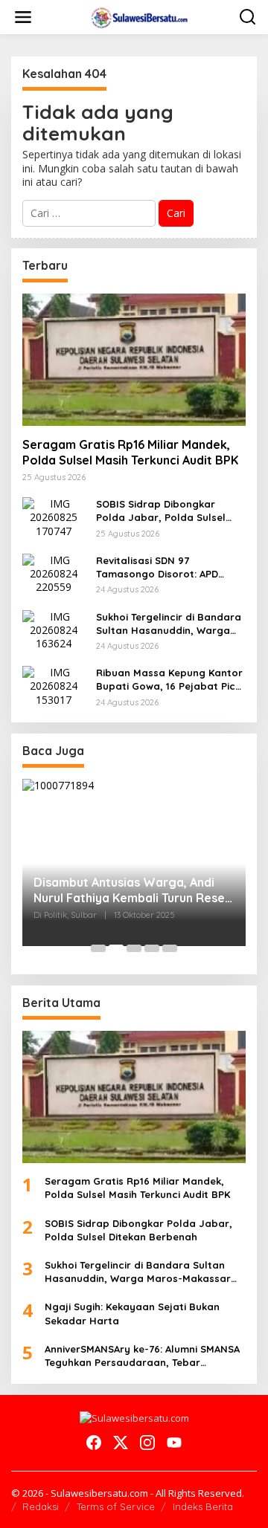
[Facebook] (93, 1442)
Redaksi (40, 1506)
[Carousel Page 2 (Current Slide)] (116, 948)
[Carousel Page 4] (151, 948)
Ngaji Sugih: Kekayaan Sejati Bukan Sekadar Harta (132, 1313)
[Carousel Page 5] (169, 948)
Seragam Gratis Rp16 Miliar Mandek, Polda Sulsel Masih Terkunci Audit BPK (130, 452)
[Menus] (23, 17)
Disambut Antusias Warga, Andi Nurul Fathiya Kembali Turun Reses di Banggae (132, 890)
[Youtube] (174, 1442)
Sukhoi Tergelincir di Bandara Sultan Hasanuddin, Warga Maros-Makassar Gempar (168, 624)
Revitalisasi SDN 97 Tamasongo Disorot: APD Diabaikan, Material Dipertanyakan (157, 567)
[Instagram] (147, 1442)
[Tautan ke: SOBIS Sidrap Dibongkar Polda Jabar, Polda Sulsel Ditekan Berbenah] (53, 516)
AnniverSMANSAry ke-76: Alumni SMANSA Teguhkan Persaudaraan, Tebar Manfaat (142, 1356)
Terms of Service (116, 1506)
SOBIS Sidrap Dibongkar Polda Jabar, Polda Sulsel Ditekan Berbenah (161, 511)
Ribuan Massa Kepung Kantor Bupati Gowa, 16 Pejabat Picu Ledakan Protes (169, 680)
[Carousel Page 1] (98, 948)
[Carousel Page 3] (134, 948)
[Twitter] (120, 1442)
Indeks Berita (203, 1506)
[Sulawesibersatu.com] (137, 16)
